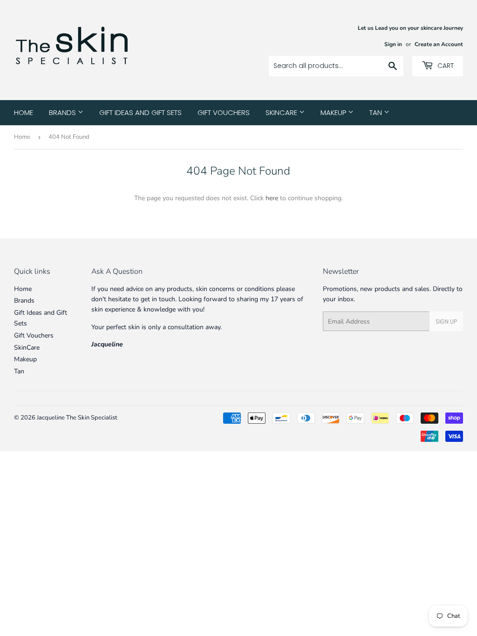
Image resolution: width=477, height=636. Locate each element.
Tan (376, 112)
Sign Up (446, 321)
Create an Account (439, 44)
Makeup (334, 112)
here (272, 198)
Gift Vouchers (224, 112)
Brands (63, 112)
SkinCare (282, 112)
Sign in (393, 44)
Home (23, 112)
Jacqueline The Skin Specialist (77, 417)
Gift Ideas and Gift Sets (140, 112)
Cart (445, 65)
